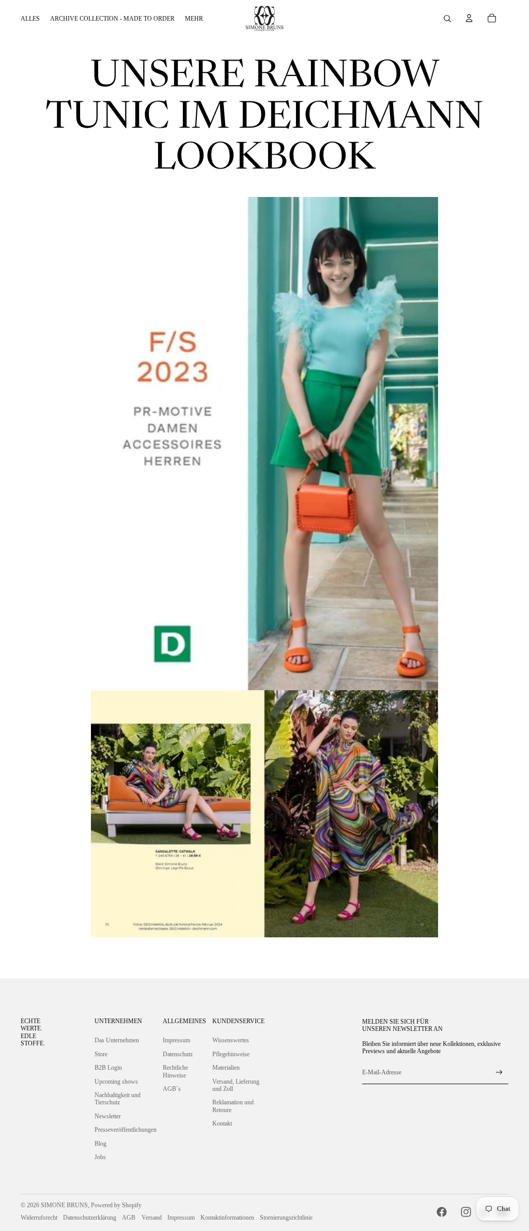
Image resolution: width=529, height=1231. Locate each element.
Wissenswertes (230, 1040)
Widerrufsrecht (39, 1217)
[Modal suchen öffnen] (447, 18)
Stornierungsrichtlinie (286, 1217)
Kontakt (222, 1123)
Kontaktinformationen (227, 1217)
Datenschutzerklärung (89, 1217)
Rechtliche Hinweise (175, 1071)
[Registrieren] (499, 1072)
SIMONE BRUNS (64, 1205)
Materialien (226, 1067)
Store (101, 1054)
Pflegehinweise (231, 1054)
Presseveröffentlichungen (126, 1129)
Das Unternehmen (117, 1040)
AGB (128, 1217)
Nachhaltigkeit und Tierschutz (118, 1098)
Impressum (176, 1040)
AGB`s (172, 1088)
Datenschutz (178, 1054)
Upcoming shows (116, 1081)
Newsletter (108, 1116)
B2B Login (108, 1067)
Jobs (100, 1157)
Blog (100, 1143)
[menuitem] (30, 18)
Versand (152, 1217)
